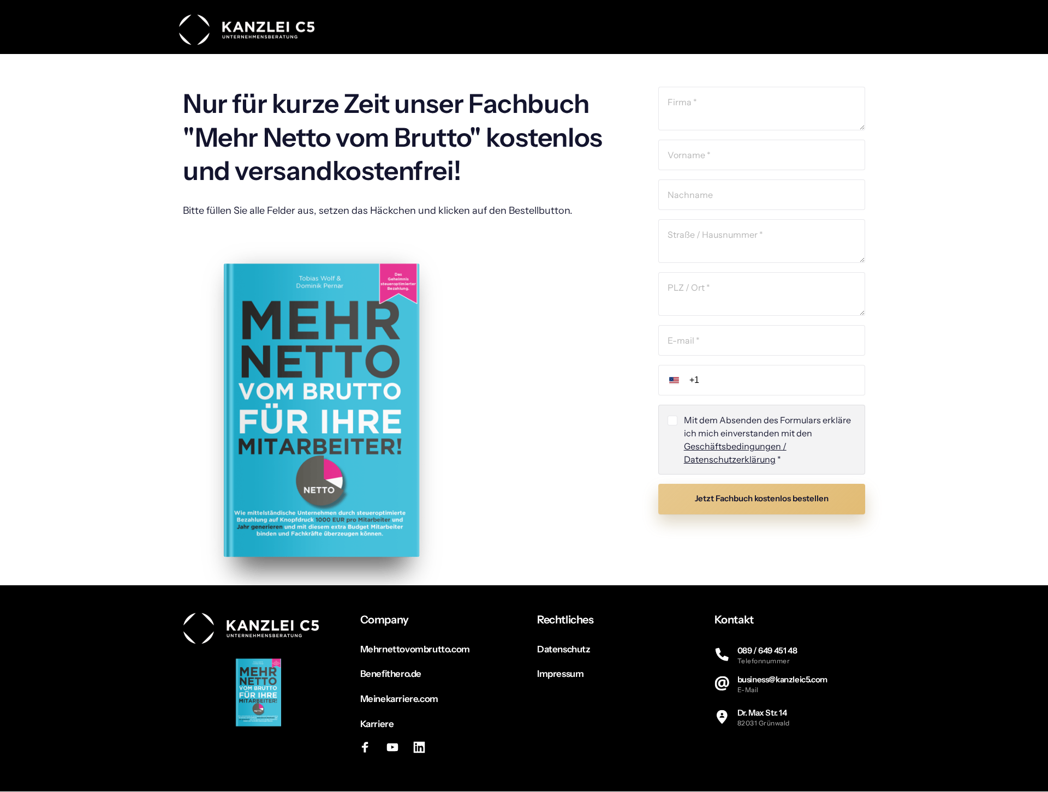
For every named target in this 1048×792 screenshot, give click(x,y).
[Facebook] (369, 747)
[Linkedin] (423, 747)
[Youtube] (396, 747)
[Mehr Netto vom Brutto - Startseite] (247, 29)
